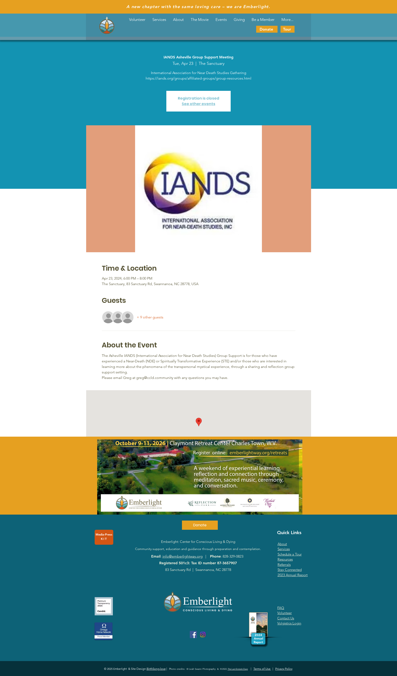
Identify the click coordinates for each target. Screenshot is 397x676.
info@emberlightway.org (182, 556)
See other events (198, 103)
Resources (285, 559)
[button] (221, 19)
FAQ (280, 608)
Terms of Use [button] (262, 668)
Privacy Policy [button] (283, 668)
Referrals (284, 564)
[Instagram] (202, 634)
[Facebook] (193, 634)
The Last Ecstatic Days (238, 668)
